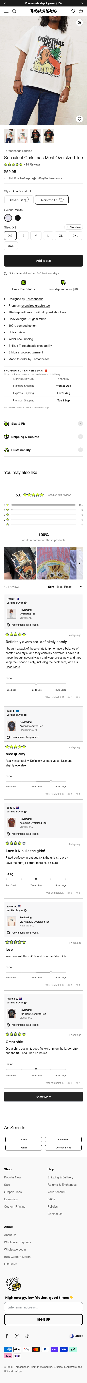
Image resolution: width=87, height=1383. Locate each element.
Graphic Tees (13, 1192)
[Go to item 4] (48, 136)
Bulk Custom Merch (17, 1256)
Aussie (23, 1139)
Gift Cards (11, 1264)
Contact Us (55, 1213)
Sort (51, 587)
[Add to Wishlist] (79, 119)
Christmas (63, 1139)
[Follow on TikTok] (27, 1336)
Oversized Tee (27, 615)
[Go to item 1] (9, 136)
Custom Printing (14, 1206)
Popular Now (12, 1177)
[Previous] (4, 3)
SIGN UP (43, 1319)
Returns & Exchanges (62, 1184)
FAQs (51, 1199)
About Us (10, 1235)
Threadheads (34, 299)
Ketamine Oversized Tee (33, 824)
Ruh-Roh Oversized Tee (33, 1015)
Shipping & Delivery (60, 1177)
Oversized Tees (63, 1147)
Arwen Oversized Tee (31, 727)
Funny (24, 1147)
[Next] (82, 3)
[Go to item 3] (35, 136)
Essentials (11, 1199)
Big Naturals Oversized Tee (35, 923)
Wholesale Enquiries (17, 1242)
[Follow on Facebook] (7, 1336)
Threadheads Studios (18, 150)
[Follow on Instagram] (17, 1336)
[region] (43, 563)
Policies (53, 1206)
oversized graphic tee (35, 305)
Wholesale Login (15, 1249)
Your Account (56, 1192)
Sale (7, 1184)
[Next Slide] (79, 563)
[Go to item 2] (22, 136)
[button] (43, 164)
